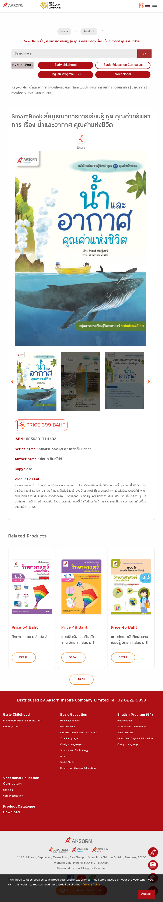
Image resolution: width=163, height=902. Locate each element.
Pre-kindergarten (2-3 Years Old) (21, 721)
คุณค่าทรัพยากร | (102, 88)
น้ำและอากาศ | (39, 88)
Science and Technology (74, 751)
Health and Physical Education (78, 768)
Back (81, 680)
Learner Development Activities (78, 733)
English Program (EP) (66, 74)
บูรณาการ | (139, 88)
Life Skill (8, 790)
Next (149, 381)
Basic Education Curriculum (123, 65)
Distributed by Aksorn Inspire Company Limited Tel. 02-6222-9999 (81, 701)
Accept (146, 894)
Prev (11, 381)
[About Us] (153, 852)
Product (89, 32)
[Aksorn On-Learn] (153, 865)
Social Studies (68, 763)
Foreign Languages (71, 745)
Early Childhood (16, 715)
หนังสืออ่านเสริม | (23, 93)
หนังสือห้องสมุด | (60, 88)
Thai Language (69, 739)
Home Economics (70, 721)
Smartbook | (81, 88)
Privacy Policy (91, 885)
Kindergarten (10, 727)
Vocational (123, 74)
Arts (62, 757)
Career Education (13, 796)
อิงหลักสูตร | (123, 88)
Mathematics (67, 727)
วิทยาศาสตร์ (43, 93)
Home (64, 32)
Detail (23, 658)
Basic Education (73, 715)
